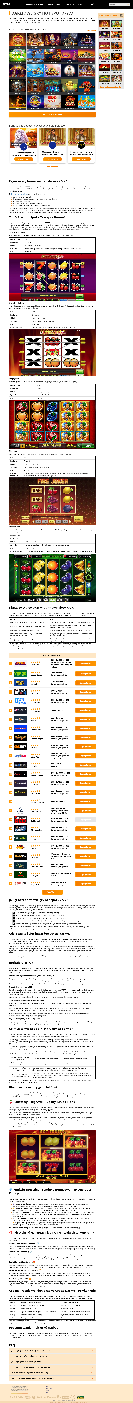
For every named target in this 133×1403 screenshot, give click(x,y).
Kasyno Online (54, 4)
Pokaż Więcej (52, 892)
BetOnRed (35, 821)
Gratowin (35, 857)
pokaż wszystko (90, 30)
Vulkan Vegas (37, 738)
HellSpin (34, 848)
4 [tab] (58, 166)
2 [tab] (50, 166)
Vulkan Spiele (37, 775)
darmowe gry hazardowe (19, 194)
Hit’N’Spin (35, 664)
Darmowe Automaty (34, 4)
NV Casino (35, 711)
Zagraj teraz (23, 159)
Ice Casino (35, 702)
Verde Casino (36, 675)
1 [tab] (46, 166)
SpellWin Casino (38, 866)
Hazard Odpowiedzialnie (73, 1400)
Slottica (34, 766)
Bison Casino (36, 830)
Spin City (34, 684)
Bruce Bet (35, 693)
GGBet (34, 748)
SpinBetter (35, 839)
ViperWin (35, 757)
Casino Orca (36, 812)
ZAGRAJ (18, 40)
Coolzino (34, 784)
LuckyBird (35, 876)
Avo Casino (35, 793)
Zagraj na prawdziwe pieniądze (110, 87)
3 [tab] (54, 166)
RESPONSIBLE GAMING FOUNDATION (58, 1394)
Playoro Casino (37, 802)
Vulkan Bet (36, 729)
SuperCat (35, 885)
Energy (48, 1392)
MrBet (33, 720)
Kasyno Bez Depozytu (75, 4)
